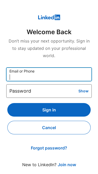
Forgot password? (49, 148)
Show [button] (83, 91)
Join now (67, 164)
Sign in (49, 109)
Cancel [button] (49, 127)
